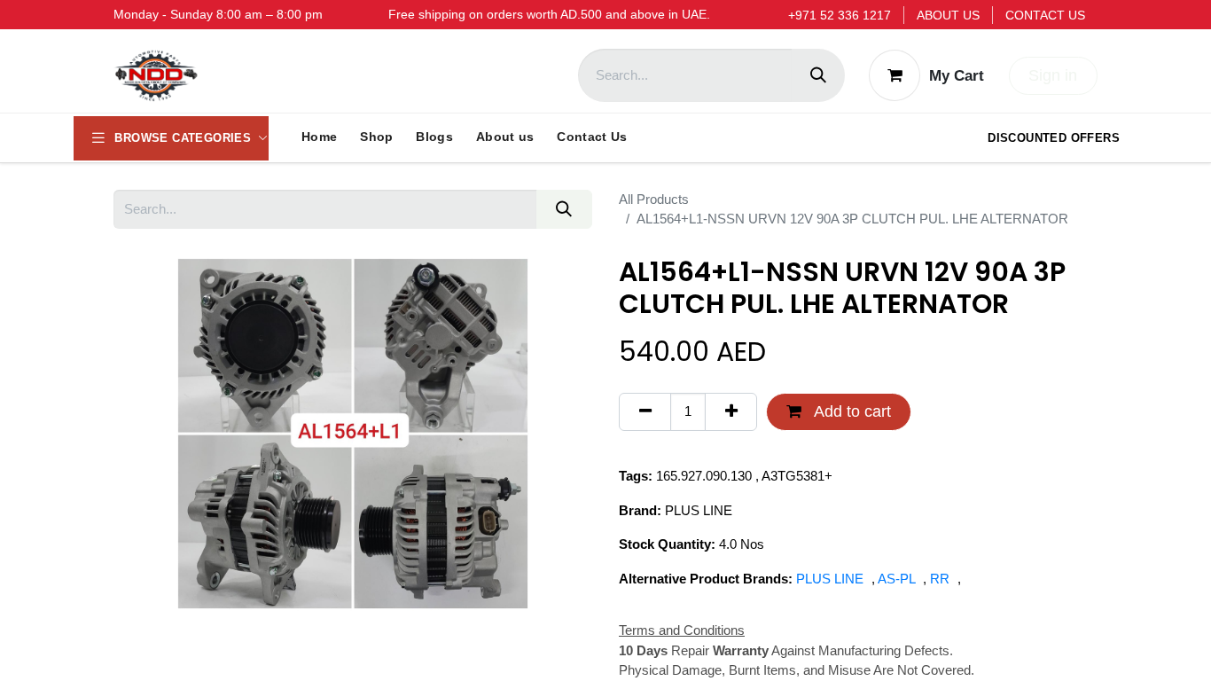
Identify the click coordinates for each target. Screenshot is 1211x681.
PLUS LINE (831, 578)
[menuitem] (319, 137)
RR (941, 578)
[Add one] (731, 412)
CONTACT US (1045, 15)
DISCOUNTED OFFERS (1054, 138)
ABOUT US (948, 15)
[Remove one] (645, 412)
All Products (654, 199)
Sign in (1052, 75)
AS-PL (898, 578)
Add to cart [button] (850, 411)
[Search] (818, 75)
